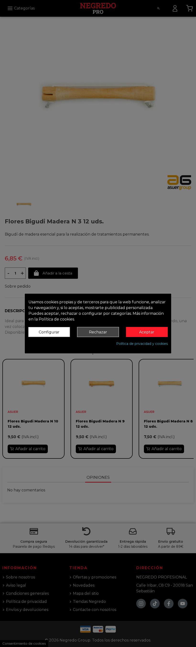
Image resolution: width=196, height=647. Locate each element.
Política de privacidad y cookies (142, 344)
